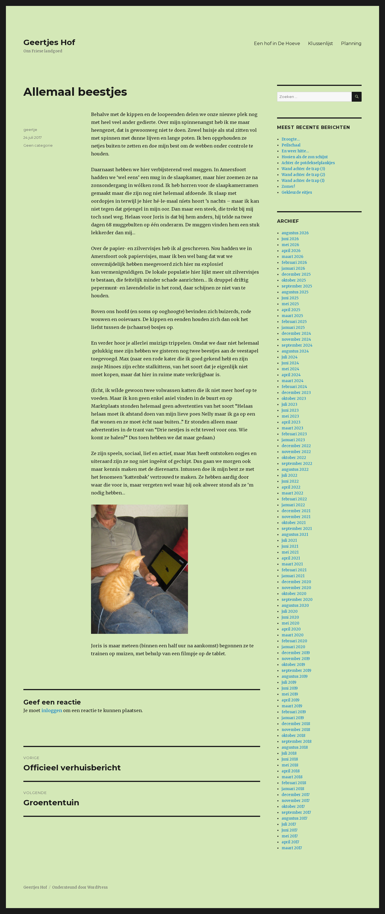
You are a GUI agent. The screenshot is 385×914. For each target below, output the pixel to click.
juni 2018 (290, 759)
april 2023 (291, 422)
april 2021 (291, 558)
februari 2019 (294, 712)
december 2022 (296, 445)
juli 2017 (289, 824)
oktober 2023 (294, 398)
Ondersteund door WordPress (80, 887)
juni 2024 (290, 363)
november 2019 (296, 658)
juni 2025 (290, 298)
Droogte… (291, 139)
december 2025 (296, 274)
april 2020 (291, 629)
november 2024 (296, 339)
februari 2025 (294, 321)
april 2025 (291, 309)
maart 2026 (292, 256)
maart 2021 (292, 564)
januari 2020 (293, 647)
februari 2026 (294, 262)
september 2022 (297, 463)
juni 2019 (290, 688)
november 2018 (296, 729)
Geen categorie (38, 145)
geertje (30, 129)
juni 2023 (290, 410)
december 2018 (296, 723)
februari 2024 (294, 386)
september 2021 (297, 528)
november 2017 (295, 800)
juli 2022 (289, 475)
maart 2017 (292, 848)
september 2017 (296, 812)
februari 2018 (294, 783)
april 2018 (291, 771)
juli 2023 (289, 404)
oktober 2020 (294, 593)
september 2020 (297, 599)
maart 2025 (292, 315)
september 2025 (297, 286)
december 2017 (295, 794)
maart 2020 (293, 635)
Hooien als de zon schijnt (305, 157)
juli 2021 (289, 540)
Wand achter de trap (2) (303, 174)
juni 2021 (290, 546)
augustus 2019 (294, 676)
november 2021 (296, 516)
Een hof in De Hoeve (277, 43)
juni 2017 (289, 830)
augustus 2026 (295, 233)
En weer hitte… (295, 151)
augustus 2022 (295, 469)
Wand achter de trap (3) (303, 168)
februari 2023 (294, 434)
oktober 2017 (293, 806)
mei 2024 (290, 369)
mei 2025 (290, 304)
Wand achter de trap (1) (303, 180)
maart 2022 (292, 493)
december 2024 (296, 333)
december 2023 (296, 392)
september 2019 (296, 670)
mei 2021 (290, 552)
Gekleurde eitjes (297, 192)
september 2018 (296, 741)
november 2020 (296, 587)
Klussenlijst (320, 43)
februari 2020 (294, 641)
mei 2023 (290, 416)
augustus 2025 (295, 292)
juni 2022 (290, 481)
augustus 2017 (294, 818)
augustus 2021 (295, 534)
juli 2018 (289, 753)
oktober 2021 (294, 522)
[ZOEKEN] (357, 97)
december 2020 (296, 581)
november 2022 (296, 451)
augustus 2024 (295, 351)
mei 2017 (290, 836)
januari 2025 (293, 327)
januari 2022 (293, 505)
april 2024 (291, 375)
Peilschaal (291, 145)
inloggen (51, 710)
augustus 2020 (295, 605)
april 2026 (291, 250)
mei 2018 (290, 765)
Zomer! (288, 186)
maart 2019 (292, 706)
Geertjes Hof (49, 42)
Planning (351, 43)
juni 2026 (290, 239)
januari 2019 (293, 717)
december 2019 (296, 652)
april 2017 (290, 842)
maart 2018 (292, 777)
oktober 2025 (294, 280)
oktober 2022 (294, 457)
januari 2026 (293, 268)
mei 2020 (290, 623)
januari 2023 (293, 440)
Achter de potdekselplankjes (308, 162)
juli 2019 (289, 682)
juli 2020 (290, 611)
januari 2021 (293, 576)
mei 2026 (290, 244)
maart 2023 (292, 428)
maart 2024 (293, 380)
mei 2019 (290, 694)
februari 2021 (294, 570)
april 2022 (291, 487)
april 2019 (290, 700)
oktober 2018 (293, 735)
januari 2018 (293, 788)
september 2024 (297, 345)
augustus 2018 (295, 747)
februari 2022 (294, 499)
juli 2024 (290, 357)
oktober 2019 (293, 664)
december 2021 (296, 511)
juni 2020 (290, 617)
